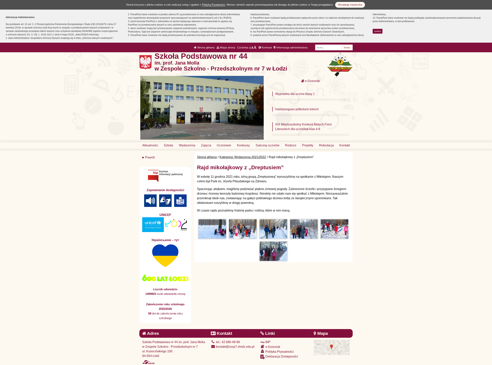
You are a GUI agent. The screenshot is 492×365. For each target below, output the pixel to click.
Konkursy (243, 145)
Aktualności (150, 145)
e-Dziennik (312, 81)
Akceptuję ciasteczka (350, 4)
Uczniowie (224, 145)
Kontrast (266, 47)
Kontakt (344, 145)
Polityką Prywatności (213, 4)
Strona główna (205, 47)
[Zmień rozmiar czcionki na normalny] (250, 47)
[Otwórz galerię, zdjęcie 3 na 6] (273, 229)
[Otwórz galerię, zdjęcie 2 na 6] (243, 229)
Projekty (307, 145)
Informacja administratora (292, 47)
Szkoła (168, 145)
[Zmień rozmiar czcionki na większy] (252, 47)
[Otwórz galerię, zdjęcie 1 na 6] (212, 229)
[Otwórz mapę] (332, 347)
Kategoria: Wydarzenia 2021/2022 (242, 157)
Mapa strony (227, 47)
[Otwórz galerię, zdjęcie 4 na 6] (304, 229)
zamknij (377, 31)
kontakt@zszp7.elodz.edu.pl (234, 346)
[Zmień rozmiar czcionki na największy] (255, 47)
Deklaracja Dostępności (281, 356)
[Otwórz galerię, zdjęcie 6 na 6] (273, 251)
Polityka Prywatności (279, 351)
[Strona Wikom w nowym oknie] (148, 362)
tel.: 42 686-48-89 (227, 342)
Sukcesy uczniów (267, 145)
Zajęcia (206, 145)
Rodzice (290, 145)
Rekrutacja (326, 145)
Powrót (150, 157)
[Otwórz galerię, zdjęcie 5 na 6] (334, 229)
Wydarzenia (187, 145)
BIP (267, 342)
